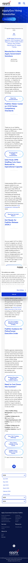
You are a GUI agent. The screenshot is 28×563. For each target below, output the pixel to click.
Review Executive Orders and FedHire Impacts (13, 378)
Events (2, 534)
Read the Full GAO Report (13, 214)
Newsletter (3, 537)
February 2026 (6, 491)
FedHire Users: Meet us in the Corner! (13, 452)
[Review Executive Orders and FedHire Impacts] (19, 378)
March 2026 (6, 488)
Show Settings (20, 290)
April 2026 (5, 485)
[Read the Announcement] (19, 98)
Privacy (18, 561)
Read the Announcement (13, 98)
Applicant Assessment (5, 521)
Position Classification (5, 515)
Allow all (14, 294)
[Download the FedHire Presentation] (19, 154)
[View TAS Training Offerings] (19, 436)
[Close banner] (25, 267)
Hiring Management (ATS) (6, 518)
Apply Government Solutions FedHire (12, 513)
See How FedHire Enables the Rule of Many (13, 323)
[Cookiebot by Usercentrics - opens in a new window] (17, 267)
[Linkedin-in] (14, 546)
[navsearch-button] (24, 3)
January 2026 (6, 494)
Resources (18, 524)
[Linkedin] (14, 466)
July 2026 (5, 479)
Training (2, 528)
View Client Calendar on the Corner (13, 444)
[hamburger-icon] (19, 3)
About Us (4, 531)
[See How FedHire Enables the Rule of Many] (19, 323)
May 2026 (5, 482)
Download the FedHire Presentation (13, 154)
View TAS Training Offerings (13, 436)
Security (16, 521)
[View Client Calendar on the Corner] (19, 444)
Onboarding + (18, 518)
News (2, 535)
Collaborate (17, 515)
